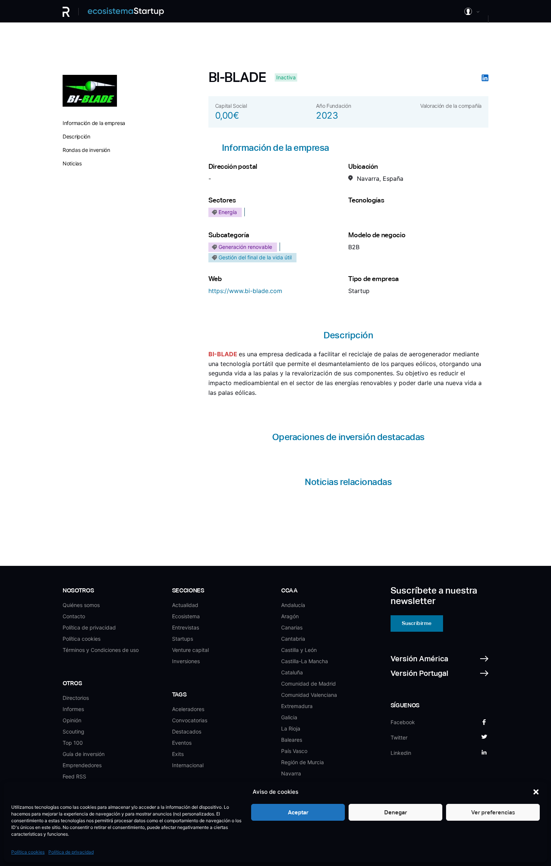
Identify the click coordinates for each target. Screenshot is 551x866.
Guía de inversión (84, 754)
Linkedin (401, 753)
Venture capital (190, 650)
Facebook (403, 722)
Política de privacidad (71, 852)
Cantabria (293, 638)
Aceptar (298, 812)
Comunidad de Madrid (308, 683)
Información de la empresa (94, 123)
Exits (178, 754)
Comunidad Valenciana (309, 695)
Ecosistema (186, 616)
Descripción (76, 136)
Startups (182, 638)
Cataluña (292, 672)
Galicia (289, 717)
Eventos (182, 743)
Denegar (395, 812)
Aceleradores (188, 709)
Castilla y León (299, 650)
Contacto (74, 616)
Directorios (76, 698)
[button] (536, 792)
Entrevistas (185, 627)
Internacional (188, 765)
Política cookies (28, 852)
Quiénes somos (81, 605)
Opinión (72, 720)
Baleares (291, 740)
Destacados (186, 731)
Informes (73, 709)
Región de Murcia (302, 762)
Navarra (291, 773)
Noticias (72, 163)
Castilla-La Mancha (304, 661)
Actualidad (185, 605)
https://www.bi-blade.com (245, 291)
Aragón (290, 616)
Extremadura (297, 706)
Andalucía (293, 605)
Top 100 (73, 743)
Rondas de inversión (86, 150)
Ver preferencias (493, 812)
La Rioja (290, 728)
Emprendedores (82, 765)
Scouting (73, 731)
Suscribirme (416, 623)
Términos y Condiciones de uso (101, 650)
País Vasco (294, 751)
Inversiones (186, 661)
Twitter (399, 737)
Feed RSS (74, 776)
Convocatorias (189, 720)
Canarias (291, 627)
